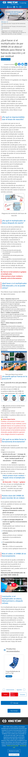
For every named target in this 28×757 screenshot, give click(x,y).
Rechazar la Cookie (14, 751)
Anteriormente (10, 690)
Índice (4, 22)
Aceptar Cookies (14, 754)
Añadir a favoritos (12, 694)
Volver (5, 694)
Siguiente (19, 690)
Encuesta (22, 694)
